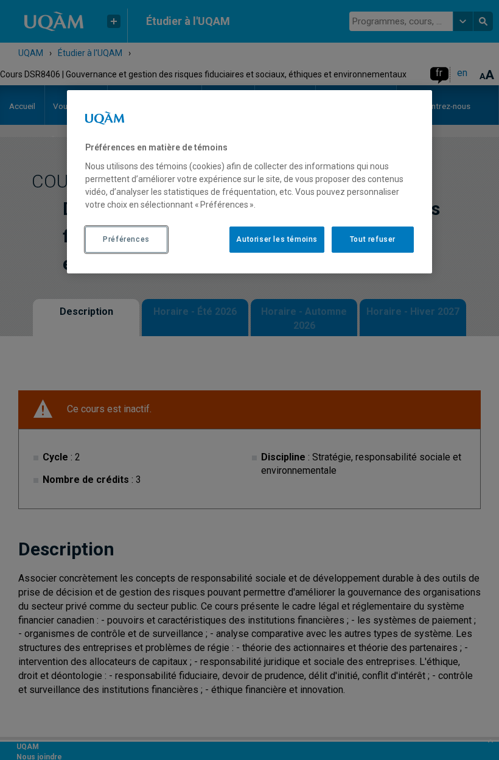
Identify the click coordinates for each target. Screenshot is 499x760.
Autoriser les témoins (277, 239)
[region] (249, 181)
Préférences (126, 239)
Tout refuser (373, 239)
